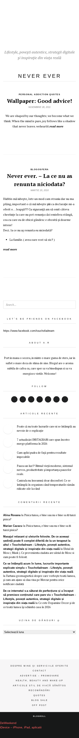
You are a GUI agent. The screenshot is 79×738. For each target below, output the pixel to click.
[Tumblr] (65, 399)
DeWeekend (8, 723)
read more (56, 126)
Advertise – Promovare (39, 676)
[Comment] (58, 139)
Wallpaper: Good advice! (39, 100)
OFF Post (39, 705)
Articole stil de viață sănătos (39, 686)
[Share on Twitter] (20, 139)
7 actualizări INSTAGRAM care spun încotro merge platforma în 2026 (43, 442)
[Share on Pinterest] (49, 139)
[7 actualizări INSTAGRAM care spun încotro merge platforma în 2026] (8, 443)
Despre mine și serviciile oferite (39, 666)
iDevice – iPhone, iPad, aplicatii (21, 727)
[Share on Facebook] (39, 139)
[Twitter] (23, 399)
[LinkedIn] (39, 399)
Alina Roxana (11, 515)
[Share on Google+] (30, 139)
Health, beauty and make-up (39, 681)
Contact (40, 671)
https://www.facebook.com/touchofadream (28, 330)
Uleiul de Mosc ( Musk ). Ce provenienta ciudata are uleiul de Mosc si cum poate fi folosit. (38, 553)
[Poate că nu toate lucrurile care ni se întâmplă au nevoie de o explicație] (8, 430)
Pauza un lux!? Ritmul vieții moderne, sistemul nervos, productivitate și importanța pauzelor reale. (45, 470)
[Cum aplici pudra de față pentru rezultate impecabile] (8, 456)
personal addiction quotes (39, 94)
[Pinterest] (48, 399)
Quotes (39, 695)
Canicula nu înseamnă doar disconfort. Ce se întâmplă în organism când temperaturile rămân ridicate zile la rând (46, 485)
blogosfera (40, 169)
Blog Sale (39, 700)
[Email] (56, 399)
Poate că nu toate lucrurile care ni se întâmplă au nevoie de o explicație (46, 428)
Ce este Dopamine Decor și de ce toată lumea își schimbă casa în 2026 (39, 605)
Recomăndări (40, 690)
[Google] (31, 399)
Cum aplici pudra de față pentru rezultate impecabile (41, 455)
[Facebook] (14, 399)
